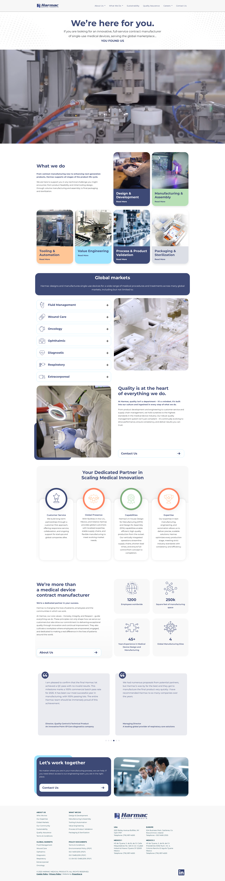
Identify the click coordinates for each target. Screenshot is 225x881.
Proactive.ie (77, 874)
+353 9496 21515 (161, 835)
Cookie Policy (42, 874)
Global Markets (43, 822)
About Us (99, 6)
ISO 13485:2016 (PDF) (77, 855)
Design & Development (78, 815)
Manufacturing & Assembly (80, 819)
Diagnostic (56, 352)
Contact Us (181, 6)
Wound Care (57, 316)
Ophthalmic (56, 340)
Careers (167, 6)
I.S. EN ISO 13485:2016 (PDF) (80, 859)
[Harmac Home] (48, 6)
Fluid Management (62, 305)
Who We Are (42, 815)
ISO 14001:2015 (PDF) (77, 852)
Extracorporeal (58, 376)
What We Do (115, 6)
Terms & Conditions (44, 836)
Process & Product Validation (81, 829)
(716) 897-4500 (129, 835)
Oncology (55, 328)
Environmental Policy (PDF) (80, 848)
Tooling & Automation (78, 822)
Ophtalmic (41, 852)
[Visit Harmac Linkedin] (181, 872)
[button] (106, 740)
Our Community (43, 826)
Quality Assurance (151, 6)
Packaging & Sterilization (79, 832)
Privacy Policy (55, 874)
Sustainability (133, 6)
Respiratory (56, 364)
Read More (121, 201)
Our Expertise (42, 819)
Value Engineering (76, 826)
